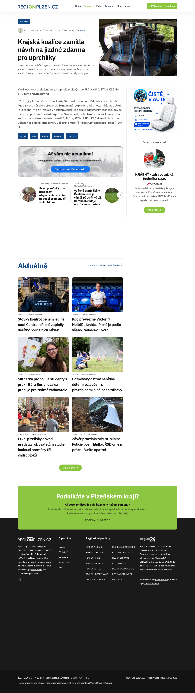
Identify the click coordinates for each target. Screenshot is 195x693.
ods (34, 136)
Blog (119, 6)
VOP (81, 678)
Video (99, 6)
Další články (69, 468)
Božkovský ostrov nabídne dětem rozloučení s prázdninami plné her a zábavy (97, 384)
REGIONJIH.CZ (93, 558)
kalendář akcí (23, 562)
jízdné (45, 136)
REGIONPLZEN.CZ (32, 30)
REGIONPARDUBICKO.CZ (124, 547)
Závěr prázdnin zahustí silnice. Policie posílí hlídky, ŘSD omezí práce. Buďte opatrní (97, 444)
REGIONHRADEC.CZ (95, 579)
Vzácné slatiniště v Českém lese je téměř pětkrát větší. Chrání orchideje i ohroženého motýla (88, 197)
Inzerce (62, 547)
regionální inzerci (35, 569)
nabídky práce (37, 562)
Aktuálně (24, 21)
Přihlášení (63, 552)
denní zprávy (23, 554)
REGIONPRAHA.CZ (94, 563)
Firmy (127, 6)
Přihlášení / (157, 6)
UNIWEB (143, 562)
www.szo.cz (156, 184)
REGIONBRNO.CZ (120, 558)
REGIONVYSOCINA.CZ (122, 552)
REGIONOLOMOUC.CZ (123, 569)
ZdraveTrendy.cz (151, 583)
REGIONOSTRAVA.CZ (122, 574)
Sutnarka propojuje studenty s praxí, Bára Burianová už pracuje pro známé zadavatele (42, 384)
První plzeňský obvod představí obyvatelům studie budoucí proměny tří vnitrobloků (53, 195)
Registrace (170, 6)
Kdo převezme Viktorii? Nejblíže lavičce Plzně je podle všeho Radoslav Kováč (96, 324)
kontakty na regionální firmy (37, 558)
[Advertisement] (70, 234)
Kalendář (109, 6)
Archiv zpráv (64, 562)
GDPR (74, 678)
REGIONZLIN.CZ (120, 563)
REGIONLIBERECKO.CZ (97, 574)
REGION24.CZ (119, 579)
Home (78, 6)
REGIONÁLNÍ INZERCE (97, 520)
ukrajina (57, 136)
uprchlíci (72, 136)
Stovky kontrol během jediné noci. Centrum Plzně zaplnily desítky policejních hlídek (41, 324)
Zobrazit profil (154, 210)
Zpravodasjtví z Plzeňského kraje (105, 265)
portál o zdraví (161, 579)
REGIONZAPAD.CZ (94, 552)
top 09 (23, 136)
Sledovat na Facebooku (70, 169)
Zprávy (88, 6)
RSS (61, 567)
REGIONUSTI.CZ (93, 569)
